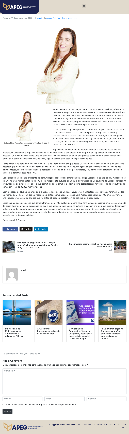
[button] (84, 6)
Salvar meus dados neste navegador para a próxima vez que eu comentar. (41, 404)
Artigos (49, 18)
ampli (39, 18)
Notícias (56, 18)
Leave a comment (69, 18)
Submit (7, 411)
